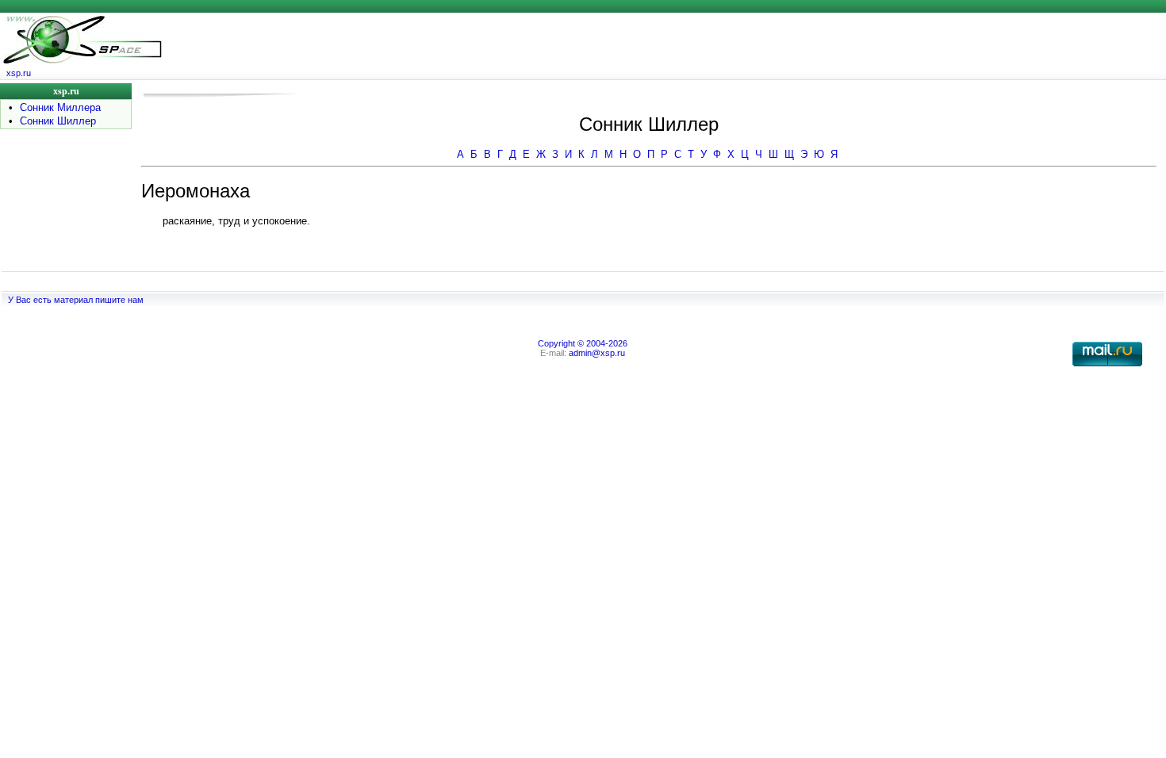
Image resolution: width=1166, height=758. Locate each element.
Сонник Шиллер (58, 121)
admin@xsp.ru (597, 353)
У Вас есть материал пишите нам (76, 299)
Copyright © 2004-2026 (582, 343)
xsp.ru (18, 73)
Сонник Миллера (60, 107)
